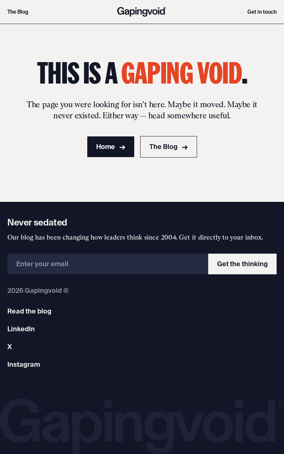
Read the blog (29, 311)
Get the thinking (242, 264)
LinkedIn (21, 329)
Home (110, 146)
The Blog (17, 12)
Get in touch (262, 12)
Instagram (23, 364)
